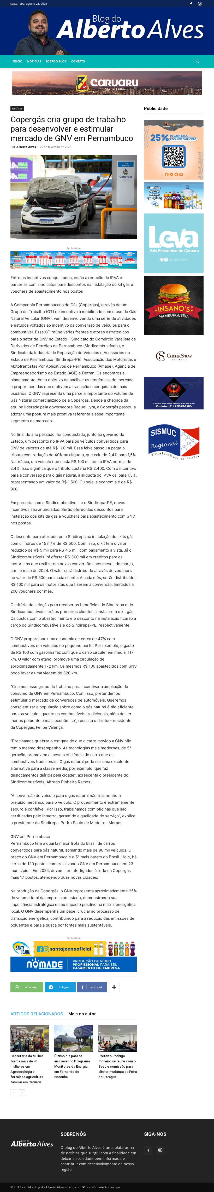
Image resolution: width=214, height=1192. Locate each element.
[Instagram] (200, 3)
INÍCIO (17, 61)
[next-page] (22, 1092)
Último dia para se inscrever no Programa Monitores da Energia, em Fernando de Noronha (72, 1066)
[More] (114, 987)
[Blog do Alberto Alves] (107, 31)
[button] (197, 61)
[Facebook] (191, 3)
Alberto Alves (26, 147)
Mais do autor (82, 1013)
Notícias (34, 61)
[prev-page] (13, 1092)
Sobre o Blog (56, 61)
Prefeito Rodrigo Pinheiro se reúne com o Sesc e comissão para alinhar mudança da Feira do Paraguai (117, 1066)
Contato (78, 61)
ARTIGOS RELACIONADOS (36, 1013)
